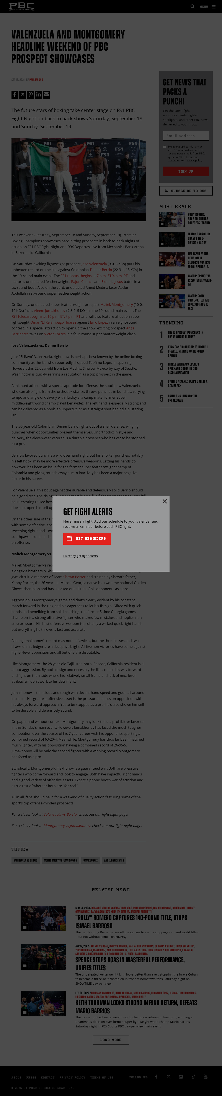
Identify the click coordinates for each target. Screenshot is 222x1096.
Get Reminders (90, 539)
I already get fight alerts (80, 556)
